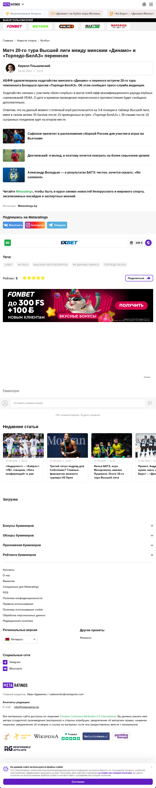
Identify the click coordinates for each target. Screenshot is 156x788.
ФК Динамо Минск (86, 264)
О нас (6, 575)
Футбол (23, 264)
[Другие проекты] (13, 4)
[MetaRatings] (15, 685)
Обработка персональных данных (24, 615)
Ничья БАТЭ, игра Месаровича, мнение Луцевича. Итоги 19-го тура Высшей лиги (109, 472)
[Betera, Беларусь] (40, 26)
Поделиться (136, 278)
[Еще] (151, 4)
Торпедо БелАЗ (115, 264)
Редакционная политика (18, 620)
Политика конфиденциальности (22, 598)
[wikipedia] (46, 736)
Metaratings (24, 191)
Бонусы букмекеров (18, 525)
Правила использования (18, 603)
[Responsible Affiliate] (17, 748)
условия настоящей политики (115, 773)
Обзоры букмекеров (18, 535)
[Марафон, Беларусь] (118, 26)
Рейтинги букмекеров (19, 554)
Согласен (78, 781)
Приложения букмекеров (22, 545)
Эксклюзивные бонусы (25, 13)
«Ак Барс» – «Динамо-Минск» (134, 13)
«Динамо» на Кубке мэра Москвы (77, 13)
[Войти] (144, 4)
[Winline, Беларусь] (66, 26)
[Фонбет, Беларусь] (14, 26)
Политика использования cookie (23, 609)
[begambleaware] (96, 736)
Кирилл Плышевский (34, 66)
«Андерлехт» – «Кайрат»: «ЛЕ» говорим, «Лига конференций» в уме (23, 470)
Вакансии (9, 581)
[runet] (6, 736)
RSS (5, 592)
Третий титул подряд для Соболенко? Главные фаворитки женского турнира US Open (67, 472)
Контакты (8, 569)
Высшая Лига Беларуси (50, 264)
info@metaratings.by (26, 706)
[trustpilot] (71, 736)
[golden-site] (22, 736)
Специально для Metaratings (21, 586)
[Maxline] (92, 26)
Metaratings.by (27, 205)
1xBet (8, 264)
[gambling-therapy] (121, 736)
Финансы (85, 637)
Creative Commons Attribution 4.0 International (88, 716)
